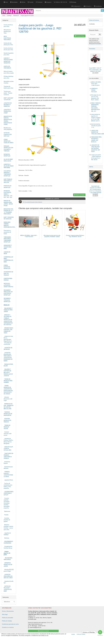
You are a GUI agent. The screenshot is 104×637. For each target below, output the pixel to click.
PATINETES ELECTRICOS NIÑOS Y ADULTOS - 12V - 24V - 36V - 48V (8, 194)
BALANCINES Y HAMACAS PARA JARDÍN (8, 309)
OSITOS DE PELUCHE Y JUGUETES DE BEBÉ (8, 588)
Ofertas (91, 166)
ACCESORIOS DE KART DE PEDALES (8, 273)
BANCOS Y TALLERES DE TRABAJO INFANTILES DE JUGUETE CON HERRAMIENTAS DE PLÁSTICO (8, 319)
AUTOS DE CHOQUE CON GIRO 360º (8, 134)
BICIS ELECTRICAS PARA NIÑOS (7, 38)
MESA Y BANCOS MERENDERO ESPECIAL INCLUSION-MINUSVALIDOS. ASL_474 (96, 107)
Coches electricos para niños (8, 25)
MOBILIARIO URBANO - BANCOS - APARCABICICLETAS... (9, 224)
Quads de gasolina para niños (8, 53)
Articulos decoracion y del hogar (8, 398)
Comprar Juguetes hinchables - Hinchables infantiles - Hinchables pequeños (7, 503)
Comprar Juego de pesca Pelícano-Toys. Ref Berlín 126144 (75, 236)
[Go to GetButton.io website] (100, 635)
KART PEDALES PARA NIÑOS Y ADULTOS (8, 180)
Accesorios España (7, 462)
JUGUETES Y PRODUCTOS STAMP (7, 111)
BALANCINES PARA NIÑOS (8, 558)
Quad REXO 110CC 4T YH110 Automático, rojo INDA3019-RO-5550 (95, 69)
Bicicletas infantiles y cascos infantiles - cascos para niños (8, 527)
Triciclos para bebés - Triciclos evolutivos (8, 93)
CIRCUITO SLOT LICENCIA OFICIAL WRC (8, 448)
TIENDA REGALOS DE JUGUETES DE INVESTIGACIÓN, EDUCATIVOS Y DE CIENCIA (8, 390)
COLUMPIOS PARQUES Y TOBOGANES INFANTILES (7, 173)
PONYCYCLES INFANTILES (7, 186)
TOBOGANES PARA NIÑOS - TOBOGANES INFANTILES (7, 239)
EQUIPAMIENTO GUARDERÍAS (8, 542)
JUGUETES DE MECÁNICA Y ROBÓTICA (8, 104)
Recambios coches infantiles (8, 82)
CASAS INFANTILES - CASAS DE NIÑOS (8, 141)
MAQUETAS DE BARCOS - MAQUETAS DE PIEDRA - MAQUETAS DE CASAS (8, 120)
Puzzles (6, 514)
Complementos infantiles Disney (8, 547)
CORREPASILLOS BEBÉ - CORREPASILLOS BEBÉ (8, 259)
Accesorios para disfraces (8, 467)
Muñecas (6, 538)
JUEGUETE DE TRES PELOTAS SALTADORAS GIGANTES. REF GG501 (95, 148)
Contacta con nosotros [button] (44, 631)
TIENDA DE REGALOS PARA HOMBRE (8, 380)
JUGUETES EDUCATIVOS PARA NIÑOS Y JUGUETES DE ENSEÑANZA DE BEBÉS (8, 357)
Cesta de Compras (94, 20)
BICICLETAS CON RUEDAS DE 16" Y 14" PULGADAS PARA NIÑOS (8, 211)
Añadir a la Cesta (79, 195)
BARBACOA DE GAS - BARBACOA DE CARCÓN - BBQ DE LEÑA (8, 406)
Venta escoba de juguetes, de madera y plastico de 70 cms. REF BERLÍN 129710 (95, 118)
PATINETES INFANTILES (7, 155)
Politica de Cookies (81, 634)
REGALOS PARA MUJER (8, 365)
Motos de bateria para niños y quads (9, 72)
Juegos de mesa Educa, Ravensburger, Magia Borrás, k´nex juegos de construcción (8, 340)
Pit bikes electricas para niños (8, 77)
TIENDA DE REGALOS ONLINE (7, 426)
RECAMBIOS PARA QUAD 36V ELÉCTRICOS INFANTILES (8, 292)
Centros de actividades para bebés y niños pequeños (8, 485)
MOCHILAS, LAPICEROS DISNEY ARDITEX (8, 285)
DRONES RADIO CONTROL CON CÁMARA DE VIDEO (8, 330)
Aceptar (73, 634)
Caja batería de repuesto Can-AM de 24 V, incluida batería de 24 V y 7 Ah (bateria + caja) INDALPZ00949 (95, 189)
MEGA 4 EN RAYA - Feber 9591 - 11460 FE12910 (28, 236)
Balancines (7, 511)
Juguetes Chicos (8, 480)
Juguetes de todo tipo (8, 582)
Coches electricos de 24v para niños (8, 48)
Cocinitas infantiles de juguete (7, 519)
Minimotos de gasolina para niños (7, 31)
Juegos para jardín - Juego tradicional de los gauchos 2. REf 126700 (96, 157)
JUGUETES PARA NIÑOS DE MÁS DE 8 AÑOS (8, 576)
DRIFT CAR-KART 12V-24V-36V (8, 98)
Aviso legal (5, 614)
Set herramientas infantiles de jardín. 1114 (96, 125)
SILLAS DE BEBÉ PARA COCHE (8, 160)
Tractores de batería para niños (8, 87)
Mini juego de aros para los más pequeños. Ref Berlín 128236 (52, 236)
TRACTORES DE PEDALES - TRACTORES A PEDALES (8, 456)
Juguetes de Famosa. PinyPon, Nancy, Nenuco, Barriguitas (8, 441)
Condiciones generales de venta (10, 624)
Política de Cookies (7, 621)
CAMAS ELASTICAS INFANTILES (7, 266)
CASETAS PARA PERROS (8, 279)
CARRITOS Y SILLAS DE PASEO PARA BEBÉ (8, 165)
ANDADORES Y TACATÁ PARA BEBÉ (8, 246)
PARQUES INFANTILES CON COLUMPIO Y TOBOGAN (8, 148)
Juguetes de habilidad (7, 533)
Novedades (92, 48)
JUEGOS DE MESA (7, 252)
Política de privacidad (7, 617)
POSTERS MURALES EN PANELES (7, 420)
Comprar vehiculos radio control (7, 433)
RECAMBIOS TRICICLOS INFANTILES (7, 300)
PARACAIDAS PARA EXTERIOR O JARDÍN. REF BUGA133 (96, 139)
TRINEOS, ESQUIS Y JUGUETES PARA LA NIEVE (8, 474)
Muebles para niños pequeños (8, 128)
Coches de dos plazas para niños (8, 43)
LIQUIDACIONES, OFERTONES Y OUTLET (8, 493)
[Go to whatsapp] (100, 632)
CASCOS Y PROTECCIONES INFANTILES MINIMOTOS (8, 60)
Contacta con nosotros (8, 627)
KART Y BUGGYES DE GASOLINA (9, 218)
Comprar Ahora (80, 36)
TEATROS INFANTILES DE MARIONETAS (8, 413)
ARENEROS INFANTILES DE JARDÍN (8, 564)
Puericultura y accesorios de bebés (7, 232)
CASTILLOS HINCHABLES (7, 67)
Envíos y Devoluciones (8, 611)
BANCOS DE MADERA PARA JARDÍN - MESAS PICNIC (8, 203)
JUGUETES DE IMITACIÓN (8, 348)
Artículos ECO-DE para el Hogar (9, 570)
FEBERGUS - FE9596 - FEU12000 (94, 90)
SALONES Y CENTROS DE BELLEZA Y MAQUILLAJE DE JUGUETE (8, 372)
